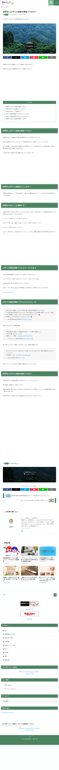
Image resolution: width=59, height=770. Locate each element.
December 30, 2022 (27, 319)
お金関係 (7, 641)
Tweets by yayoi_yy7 (8, 712)
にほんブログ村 (29, 673)
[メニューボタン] (56, 2)
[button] (7, 57)
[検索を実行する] (55, 595)
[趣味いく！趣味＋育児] (7, 2)
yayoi (11, 527)
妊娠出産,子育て (9, 638)
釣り (6, 630)
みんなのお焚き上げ (9, 292)
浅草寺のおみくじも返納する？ (14, 111)
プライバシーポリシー (10, 688)
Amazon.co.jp (29, 609)
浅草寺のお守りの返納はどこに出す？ (16, 109)
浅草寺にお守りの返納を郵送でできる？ (16, 106)
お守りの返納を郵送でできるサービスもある (17, 114)
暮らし (6, 14)
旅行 (6, 656)
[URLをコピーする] (51, 57)
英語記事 (7, 660)
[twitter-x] (22, 531)
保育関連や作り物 (9, 634)
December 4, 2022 (28, 338)
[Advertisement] (29, 85)
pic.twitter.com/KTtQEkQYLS (25, 335)
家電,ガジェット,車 (10, 645)
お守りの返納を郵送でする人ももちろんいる (17, 116)
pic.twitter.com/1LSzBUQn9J (23, 355)
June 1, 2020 (21, 357)
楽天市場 (29, 619)
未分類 (6, 652)
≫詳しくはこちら (26, 528)
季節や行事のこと (15, 463)
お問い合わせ (8, 685)
